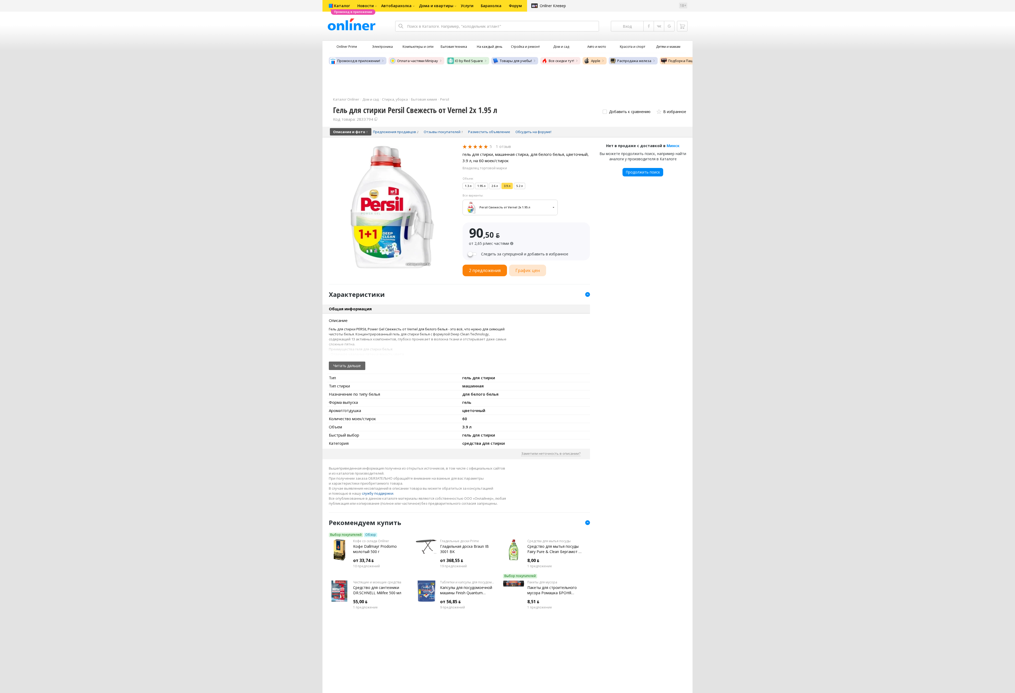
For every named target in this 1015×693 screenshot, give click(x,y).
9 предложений (452, 607)
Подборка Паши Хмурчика (690, 60)
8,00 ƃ (533, 560)
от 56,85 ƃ (450, 602)
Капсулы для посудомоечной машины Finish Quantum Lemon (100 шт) (466, 590)
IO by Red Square (469, 60)
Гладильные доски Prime (459, 541)
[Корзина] (682, 26)
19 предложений (453, 566)
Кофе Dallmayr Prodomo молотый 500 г (375, 549)
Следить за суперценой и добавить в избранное (524, 254)
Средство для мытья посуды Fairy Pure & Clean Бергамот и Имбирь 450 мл (554, 549)
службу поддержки (377, 493)
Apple (595, 60)
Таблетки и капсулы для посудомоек (467, 582)
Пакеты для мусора (542, 582)
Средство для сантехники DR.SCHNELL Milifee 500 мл (377, 590)
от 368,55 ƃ (451, 560)
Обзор (370, 535)
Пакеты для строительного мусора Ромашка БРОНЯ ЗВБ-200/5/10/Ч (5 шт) (552, 590)
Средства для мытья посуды (549, 541)
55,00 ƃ (360, 602)
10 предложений (366, 566)
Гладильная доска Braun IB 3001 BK (464, 549)
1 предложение (539, 566)
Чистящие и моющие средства (377, 582)
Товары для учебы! (516, 60)
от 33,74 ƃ (363, 560)
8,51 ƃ (533, 602)
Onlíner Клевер (553, 5)
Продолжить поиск (643, 172)
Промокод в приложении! (358, 60)
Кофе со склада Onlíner (371, 541)
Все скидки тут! (561, 60)
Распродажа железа (634, 60)
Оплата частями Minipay (417, 60)
